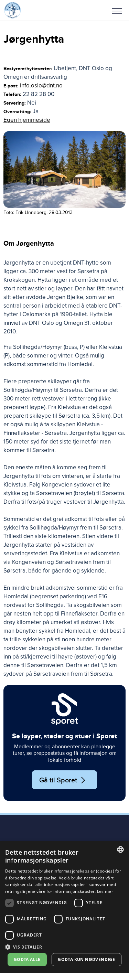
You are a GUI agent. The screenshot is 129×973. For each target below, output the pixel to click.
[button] (117, 10)
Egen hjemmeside (26, 120)
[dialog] (64, 907)
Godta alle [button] (27, 959)
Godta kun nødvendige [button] (86, 959)
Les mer (105, 891)
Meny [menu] (117, 10)
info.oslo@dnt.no (41, 85)
